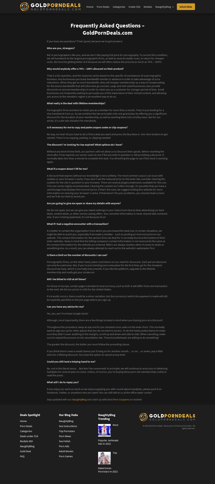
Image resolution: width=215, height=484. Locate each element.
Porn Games (66, 456)
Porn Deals (103, 6)
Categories (119, 6)
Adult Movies (66, 451)
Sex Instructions (68, 426)
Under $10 (134, 6)
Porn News (65, 436)
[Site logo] (50, 6)
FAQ (22, 456)
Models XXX (26, 441)
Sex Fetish (64, 441)
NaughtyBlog (163, 6)
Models (148, 6)
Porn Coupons (121, 399)
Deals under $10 (29, 436)
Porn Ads (64, 446)
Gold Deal (186, 6)
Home (89, 6)
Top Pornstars (67, 431)
